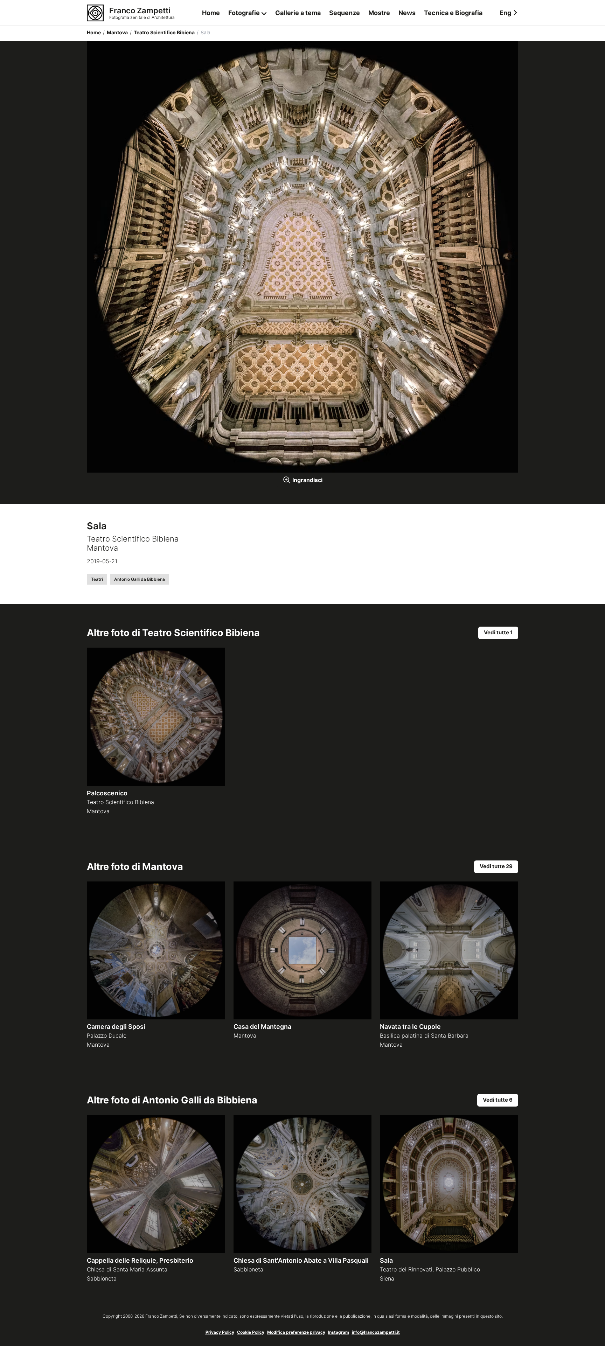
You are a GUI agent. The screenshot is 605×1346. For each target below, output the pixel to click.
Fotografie (244, 12)
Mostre (379, 12)
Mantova (115, 32)
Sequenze (344, 12)
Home (211, 12)
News (407, 12)
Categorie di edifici (247, 41)
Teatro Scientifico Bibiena (162, 32)
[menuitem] (504, 13)
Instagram (338, 1332)
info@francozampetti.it (376, 1332)
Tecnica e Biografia (453, 12)
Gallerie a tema (298, 12)
